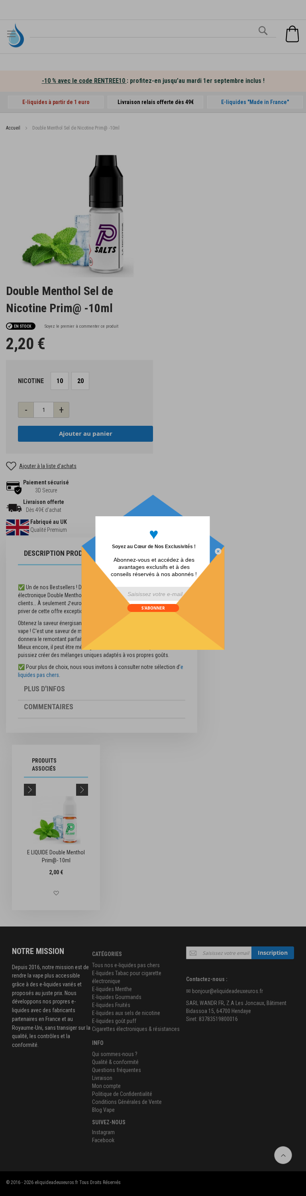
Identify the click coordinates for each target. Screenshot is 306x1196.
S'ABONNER (153, 608)
